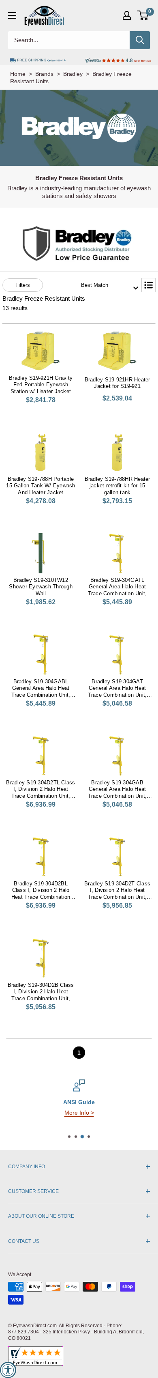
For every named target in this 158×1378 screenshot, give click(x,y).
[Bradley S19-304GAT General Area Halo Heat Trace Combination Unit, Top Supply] (117, 654)
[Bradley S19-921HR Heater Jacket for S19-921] (117, 351)
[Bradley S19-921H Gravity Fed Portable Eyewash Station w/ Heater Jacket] (41, 351)
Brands (44, 74)
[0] (143, 15)
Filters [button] (22, 285)
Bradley (73, 74)
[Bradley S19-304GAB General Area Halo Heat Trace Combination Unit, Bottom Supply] (117, 755)
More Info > (79, 1112)
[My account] (127, 15)
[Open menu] (12, 15)
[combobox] (107, 285)
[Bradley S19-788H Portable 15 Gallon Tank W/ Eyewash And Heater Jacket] (41, 452)
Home (18, 74)
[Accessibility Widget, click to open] (8, 1370)
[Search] (140, 40)
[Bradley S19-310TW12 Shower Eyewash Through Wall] (41, 553)
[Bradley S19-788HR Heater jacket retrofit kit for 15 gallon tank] (117, 452)
